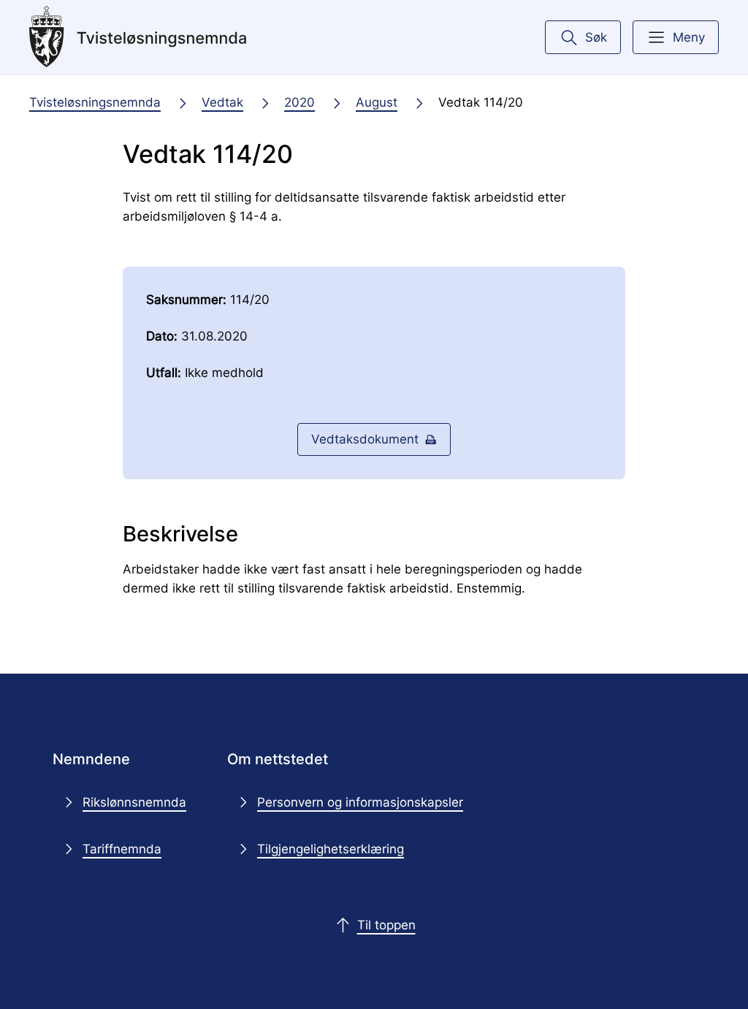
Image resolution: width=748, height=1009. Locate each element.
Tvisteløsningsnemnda (95, 102)
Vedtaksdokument (365, 438)
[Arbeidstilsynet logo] (138, 37)
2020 (299, 102)
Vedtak (222, 102)
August (376, 102)
